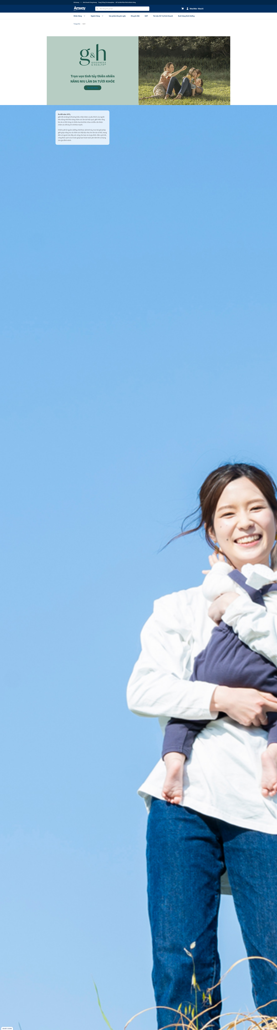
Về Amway (76, 2)
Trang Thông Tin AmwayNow (106, 2)
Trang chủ (77, 24)
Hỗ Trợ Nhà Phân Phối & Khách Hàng (126, 2)
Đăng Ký (200, 9)
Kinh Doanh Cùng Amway (90, 2)
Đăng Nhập (193, 9)
